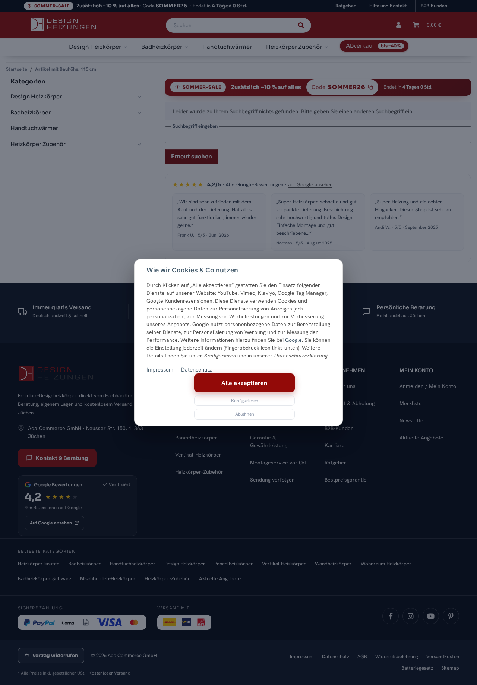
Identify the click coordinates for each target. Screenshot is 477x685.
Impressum (159, 369)
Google (293, 340)
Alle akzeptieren (244, 383)
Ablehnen (244, 414)
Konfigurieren (244, 401)
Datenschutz (196, 369)
